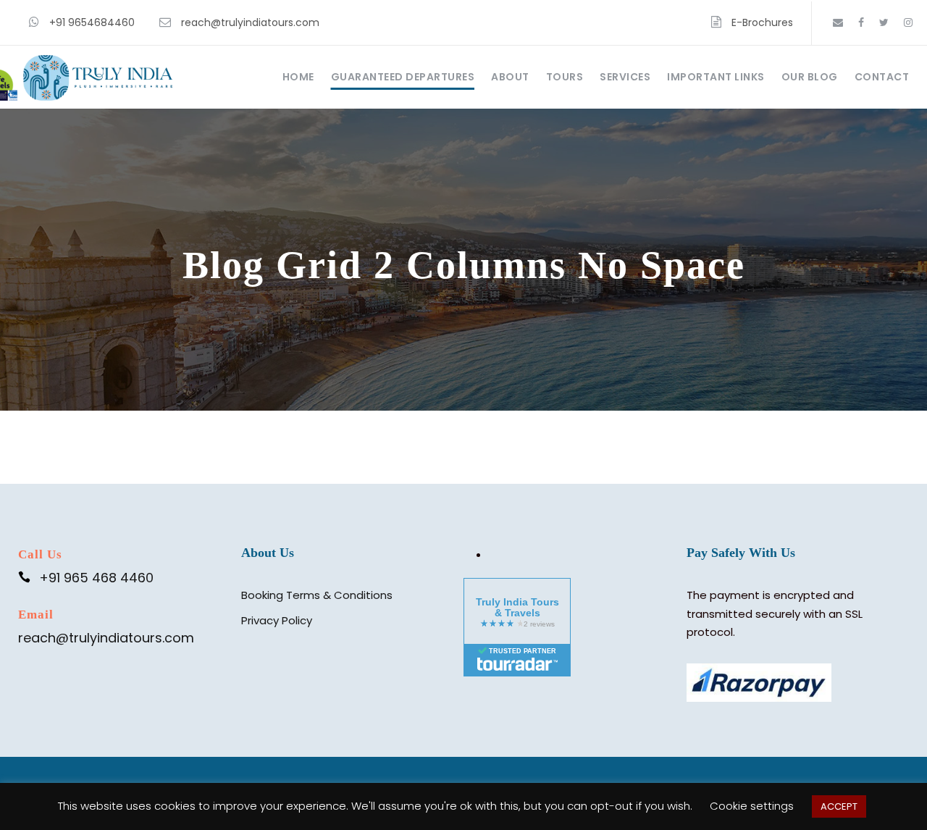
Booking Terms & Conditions (317, 595)
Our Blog (809, 77)
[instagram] (908, 22)
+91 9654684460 (92, 22)
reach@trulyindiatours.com (250, 22)
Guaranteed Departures (403, 77)
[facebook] (861, 22)
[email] (838, 22)
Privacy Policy (276, 620)
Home (298, 77)
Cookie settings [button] (752, 805)
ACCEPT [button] (839, 806)
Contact (882, 77)
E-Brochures (762, 22)
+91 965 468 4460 (96, 578)
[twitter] (884, 22)
